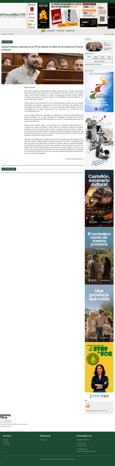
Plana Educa (109, 57)
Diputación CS (4, 34)
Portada (5, 440)
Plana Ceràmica (96, 57)
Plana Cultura (102, 57)
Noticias (12, 34)
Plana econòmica (99, 61)
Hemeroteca (70, 31)
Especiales (60, 31)
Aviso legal (43, 440)
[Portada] (43, 31)
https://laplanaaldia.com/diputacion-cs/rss (96, 411)
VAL (112, 34)
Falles (89, 57)
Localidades (50, 31)
